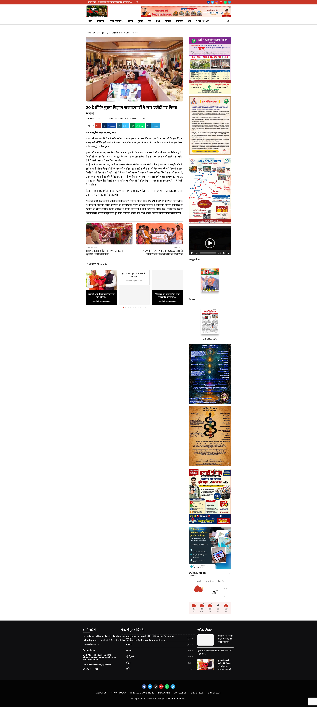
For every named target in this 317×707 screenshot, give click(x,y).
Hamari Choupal (94, 118)
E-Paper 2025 (197, 693)
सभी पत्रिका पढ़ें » (210, 339)
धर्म (189, 21)
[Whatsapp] (225, 2)
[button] (89, 289)
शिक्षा (158, 21)
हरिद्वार (159, 663)
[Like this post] (98, 125)
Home (88, 33)
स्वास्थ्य (168, 21)
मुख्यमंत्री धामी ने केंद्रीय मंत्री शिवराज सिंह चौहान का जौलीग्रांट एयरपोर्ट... (225, 665)
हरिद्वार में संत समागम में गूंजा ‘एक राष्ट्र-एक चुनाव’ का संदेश (225, 639)
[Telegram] (229, 2)
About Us (101, 693)
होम (90, 21)
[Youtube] (221, 2)
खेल (149, 21)
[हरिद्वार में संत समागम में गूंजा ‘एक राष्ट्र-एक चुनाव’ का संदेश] (205, 640)
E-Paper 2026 (202, 21)
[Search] (229, 21)
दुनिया (140, 21)
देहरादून (159, 638)
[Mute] (224, 253)
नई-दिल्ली (159, 656)
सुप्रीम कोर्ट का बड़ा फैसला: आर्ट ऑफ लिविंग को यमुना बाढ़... (214, 652)
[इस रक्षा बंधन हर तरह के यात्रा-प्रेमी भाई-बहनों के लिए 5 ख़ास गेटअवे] (134, 295)
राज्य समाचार (115, 21)
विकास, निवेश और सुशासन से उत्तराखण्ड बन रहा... (100, 2)
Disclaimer (164, 693)
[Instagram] (216, 2)
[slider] (208, 253)
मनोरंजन (179, 21)
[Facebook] (208, 2)
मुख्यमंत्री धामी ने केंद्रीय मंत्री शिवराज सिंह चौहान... (101, 296)
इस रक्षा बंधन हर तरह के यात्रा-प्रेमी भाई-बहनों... (134, 275)
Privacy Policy (118, 693)
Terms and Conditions (142, 693)
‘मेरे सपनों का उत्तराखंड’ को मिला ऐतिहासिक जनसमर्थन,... (167, 296)
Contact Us (180, 693)
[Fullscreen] (227, 253)
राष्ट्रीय (130, 21)
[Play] (192, 253)
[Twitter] (212, 2)
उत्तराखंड (100, 21)
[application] (210, 240)
